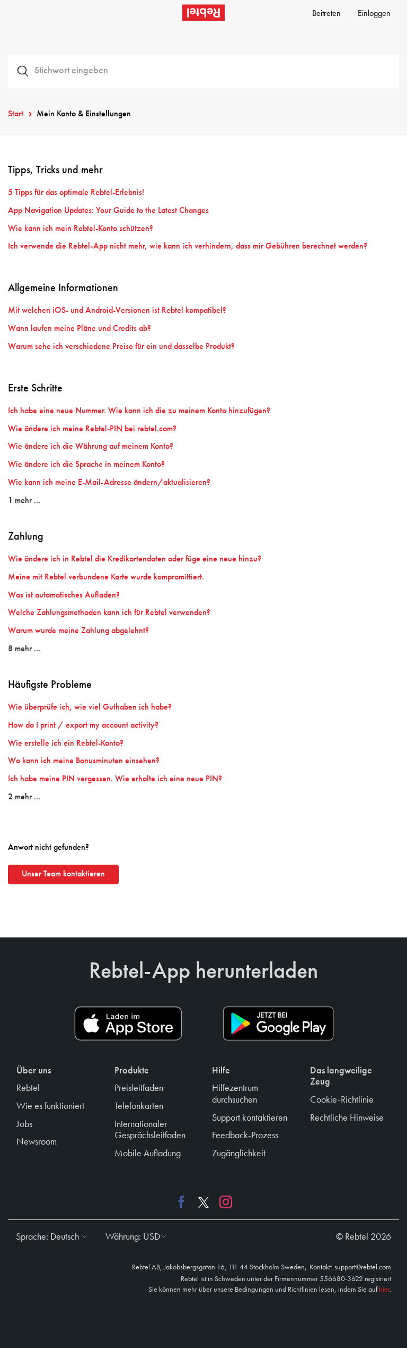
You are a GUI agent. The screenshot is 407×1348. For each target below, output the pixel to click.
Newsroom (36, 1142)
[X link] (203, 1201)
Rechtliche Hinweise (347, 1118)
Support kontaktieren (249, 1118)
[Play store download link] (278, 1023)
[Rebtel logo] (203, 12)
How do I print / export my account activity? (83, 725)
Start (15, 114)
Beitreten (326, 14)
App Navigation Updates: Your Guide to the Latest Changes (108, 211)
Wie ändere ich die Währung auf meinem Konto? (90, 446)
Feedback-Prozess (245, 1135)
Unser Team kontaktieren (63, 874)
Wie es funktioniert (50, 1106)
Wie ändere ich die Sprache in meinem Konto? (86, 464)
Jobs (24, 1124)
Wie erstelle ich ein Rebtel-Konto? (65, 743)
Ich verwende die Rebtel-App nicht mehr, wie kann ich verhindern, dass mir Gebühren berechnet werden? (187, 246)
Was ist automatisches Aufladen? (64, 595)
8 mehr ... (24, 649)
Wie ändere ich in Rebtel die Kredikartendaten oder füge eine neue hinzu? (134, 559)
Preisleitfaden (138, 1088)
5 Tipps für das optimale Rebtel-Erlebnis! (76, 193)
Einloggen (374, 14)
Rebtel (28, 1088)
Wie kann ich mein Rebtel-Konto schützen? (80, 229)
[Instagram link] (223, 1201)
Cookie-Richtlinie (342, 1100)
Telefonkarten (138, 1106)
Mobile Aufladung (147, 1153)
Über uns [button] (33, 1071)
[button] (49, 1237)
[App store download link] (128, 1023)
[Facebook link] (184, 1201)
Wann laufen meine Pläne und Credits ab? (79, 329)
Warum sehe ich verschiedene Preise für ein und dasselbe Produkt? (121, 347)
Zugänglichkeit (239, 1153)
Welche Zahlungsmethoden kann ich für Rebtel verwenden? (109, 613)
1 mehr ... (24, 501)
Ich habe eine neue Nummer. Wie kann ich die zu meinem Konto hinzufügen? (139, 411)
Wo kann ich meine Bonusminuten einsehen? (84, 761)
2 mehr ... (24, 797)
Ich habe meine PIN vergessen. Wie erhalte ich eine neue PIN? (115, 779)
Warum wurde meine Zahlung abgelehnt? (78, 631)
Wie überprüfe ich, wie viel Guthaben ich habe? (90, 707)
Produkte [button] (131, 1071)
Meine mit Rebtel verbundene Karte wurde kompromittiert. (106, 577)
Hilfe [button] (221, 1071)
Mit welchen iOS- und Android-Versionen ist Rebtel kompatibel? (117, 310)
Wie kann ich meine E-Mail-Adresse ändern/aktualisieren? (109, 483)
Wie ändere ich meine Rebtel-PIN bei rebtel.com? (92, 429)
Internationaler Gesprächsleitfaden (149, 1130)
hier (384, 1289)
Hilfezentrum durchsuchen (235, 1094)
